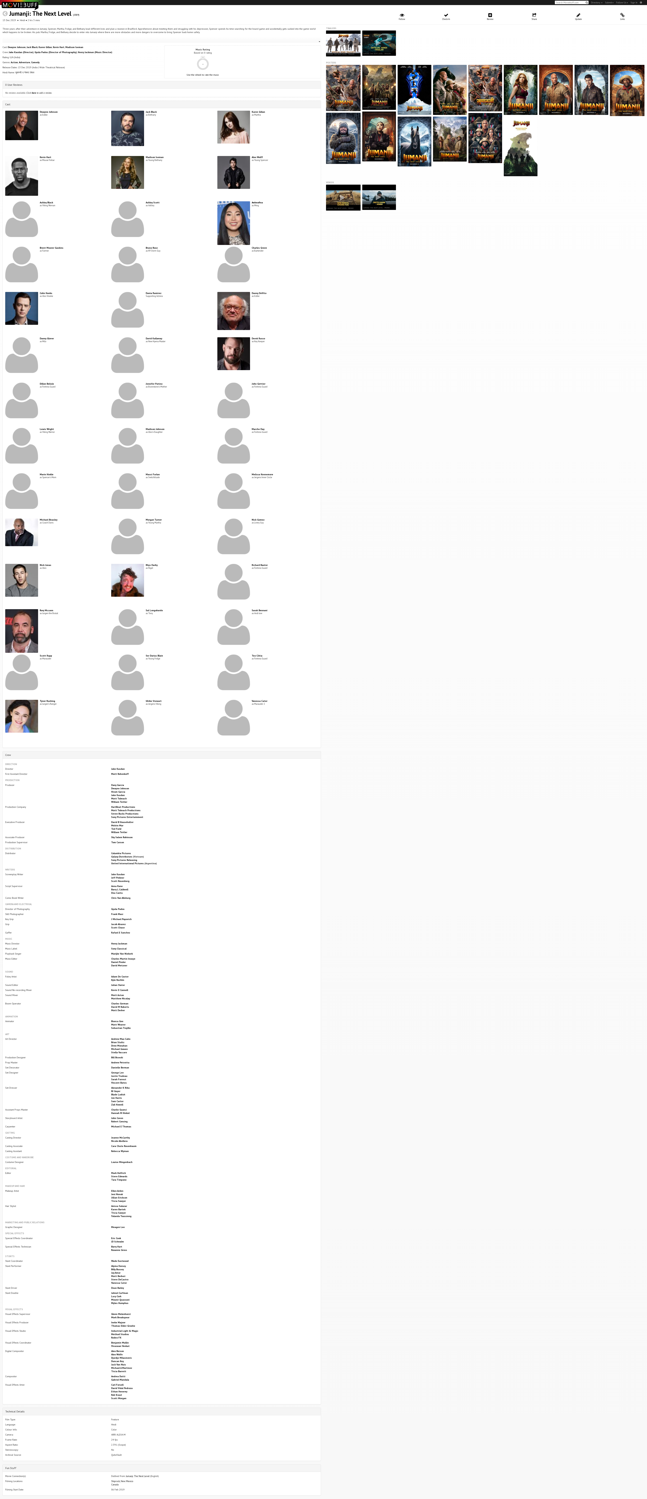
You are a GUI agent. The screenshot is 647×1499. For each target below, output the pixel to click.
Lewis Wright (47, 429)
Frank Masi (117, 914)
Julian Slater (118, 985)
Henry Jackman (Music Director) (95, 52)
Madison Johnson (155, 429)
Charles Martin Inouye (123, 958)
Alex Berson (117, 1351)
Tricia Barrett (118, 1371)
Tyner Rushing (47, 700)
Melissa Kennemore (262, 474)
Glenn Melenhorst (121, 1314)
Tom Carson (117, 842)
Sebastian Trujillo (121, 1027)
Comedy (35, 62)
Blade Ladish (118, 1094)
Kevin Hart (58, 47)
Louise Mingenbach (121, 1162)
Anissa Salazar (119, 1206)
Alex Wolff (257, 157)
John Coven (117, 1118)
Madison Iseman (74, 47)
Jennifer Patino (154, 383)
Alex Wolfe (117, 1354)
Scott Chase (118, 927)
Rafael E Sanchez (120, 932)
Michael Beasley (48, 519)
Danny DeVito (259, 293)
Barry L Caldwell (119, 889)
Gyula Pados (118, 909)
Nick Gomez (258, 519)
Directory (596, 2)
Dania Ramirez (153, 293)
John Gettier (258, 383)
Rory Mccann (46, 610)
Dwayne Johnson (17, 47)
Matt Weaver (118, 1024)
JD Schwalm (117, 1241)
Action (14, 62)
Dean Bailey (117, 1287)
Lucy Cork (116, 1296)
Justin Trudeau (119, 1076)
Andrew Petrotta (120, 1062)
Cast (7, 104)
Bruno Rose (152, 247)
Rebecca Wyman (120, 1151)
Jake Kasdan (118, 768)
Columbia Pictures (121, 853)
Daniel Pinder (118, 962)
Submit (608, 2)
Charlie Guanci (119, 1109)
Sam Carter (117, 1101)
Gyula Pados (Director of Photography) (56, 52)
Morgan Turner (154, 519)
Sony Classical (119, 948)
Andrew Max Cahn (120, 1038)
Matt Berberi (118, 1276)
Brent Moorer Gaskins (51, 247)
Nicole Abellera (119, 1141)
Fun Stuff (10, 1468)
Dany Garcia (117, 785)
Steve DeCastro (119, 1279)
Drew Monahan (119, 1045)
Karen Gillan (45, 47)
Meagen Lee (118, 1227)
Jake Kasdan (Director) (21, 52)
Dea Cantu (117, 892)
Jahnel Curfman (119, 1292)
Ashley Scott (153, 202)
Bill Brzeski (117, 1057)
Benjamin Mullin (120, 1342)
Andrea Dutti (118, 1376)
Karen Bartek (118, 1209)
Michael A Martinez (121, 1367)
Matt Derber (118, 1010)
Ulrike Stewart (154, 700)
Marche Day (258, 429)
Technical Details (15, 1411)
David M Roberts (120, 1006)
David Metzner (119, 965)
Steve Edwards (119, 1176)
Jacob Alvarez (118, 924)
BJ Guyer (115, 1091)
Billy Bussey (117, 1269)
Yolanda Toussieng (121, 1216)
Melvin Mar (117, 825)
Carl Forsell (117, 1384)
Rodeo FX (116, 1337)
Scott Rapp (46, 655)
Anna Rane (117, 886)
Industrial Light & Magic (124, 1330)
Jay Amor (115, 1272)
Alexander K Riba (120, 1087)
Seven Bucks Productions (124, 813)
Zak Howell (117, 1104)
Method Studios (120, 1334)
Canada (115, 1484)
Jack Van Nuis (118, 1364)
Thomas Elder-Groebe (123, 1325)
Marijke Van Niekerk (122, 953)
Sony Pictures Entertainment (127, 817)
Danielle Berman (120, 1067)
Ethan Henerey (119, 1391)
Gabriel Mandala (120, 1379)
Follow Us (621, 2)
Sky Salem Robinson (122, 837)
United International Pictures (127, 863)
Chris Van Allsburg (120, 897)
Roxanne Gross (119, 1250)
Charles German (119, 1003)
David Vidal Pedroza (122, 1388)
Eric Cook (116, 1238)
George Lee (117, 1072)
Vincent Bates (119, 1082)
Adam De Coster (120, 976)
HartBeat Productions (123, 806)
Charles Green (259, 247)
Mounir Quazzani (120, 1299)
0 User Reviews (13, 84)
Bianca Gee (117, 1021)
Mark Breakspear (120, 1317)
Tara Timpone (119, 1179)
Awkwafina (257, 202)
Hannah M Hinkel (120, 1113)
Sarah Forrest (118, 1079)
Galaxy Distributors (121, 856)
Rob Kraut (116, 1394)
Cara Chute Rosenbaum (123, 1146)
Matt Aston (117, 995)
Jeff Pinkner (117, 877)
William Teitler (119, 801)
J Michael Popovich (121, 919)
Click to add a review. (39, 92)
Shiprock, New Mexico (122, 1481)
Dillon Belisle (47, 383)
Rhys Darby (152, 565)
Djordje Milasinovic (121, 1357)
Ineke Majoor (118, 1322)
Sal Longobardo (154, 610)
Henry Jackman (119, 943)
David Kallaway (154, 338)
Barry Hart (116, 1246)
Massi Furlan (153, 474)
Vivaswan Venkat (120, 1346)
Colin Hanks (46, 293)
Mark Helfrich (118, 1173)
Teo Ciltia (257, 655)
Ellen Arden (117, 1190)
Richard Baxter (260, 565)
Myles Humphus (119, 1303)
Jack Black (32, 47)
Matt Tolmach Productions (126, 810)
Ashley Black (46, 202)
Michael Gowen (119, 1049)
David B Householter (122, 822)
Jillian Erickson (119, 1197)
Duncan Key (117, 1361)
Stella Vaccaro (119, 1052)
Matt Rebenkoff (120, 773)
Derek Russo (258, 338)
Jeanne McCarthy (120, 1137)
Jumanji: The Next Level (40, 13)
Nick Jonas (45, 565)
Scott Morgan (118, 1398)
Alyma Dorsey (118, 1266)
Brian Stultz (117, 1042)
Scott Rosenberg (120, 881)
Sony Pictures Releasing (124, 860)
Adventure (24, 62)
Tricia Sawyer (118, 1201)
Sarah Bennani (259, 610)
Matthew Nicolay (120, 998)
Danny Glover (47, 338)
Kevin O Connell (119, 990)
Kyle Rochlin (117, 979)
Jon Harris (116, 1097)
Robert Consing (119, 1121)
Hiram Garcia (118, 791)
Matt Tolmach (119, 798)
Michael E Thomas (121, 1126)
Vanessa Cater (259, 700)
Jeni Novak (117, 1194)
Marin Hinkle (46, 474)
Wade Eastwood (120, 1260)
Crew (8, 755)
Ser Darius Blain (154, 655)
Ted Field (116, 828)
